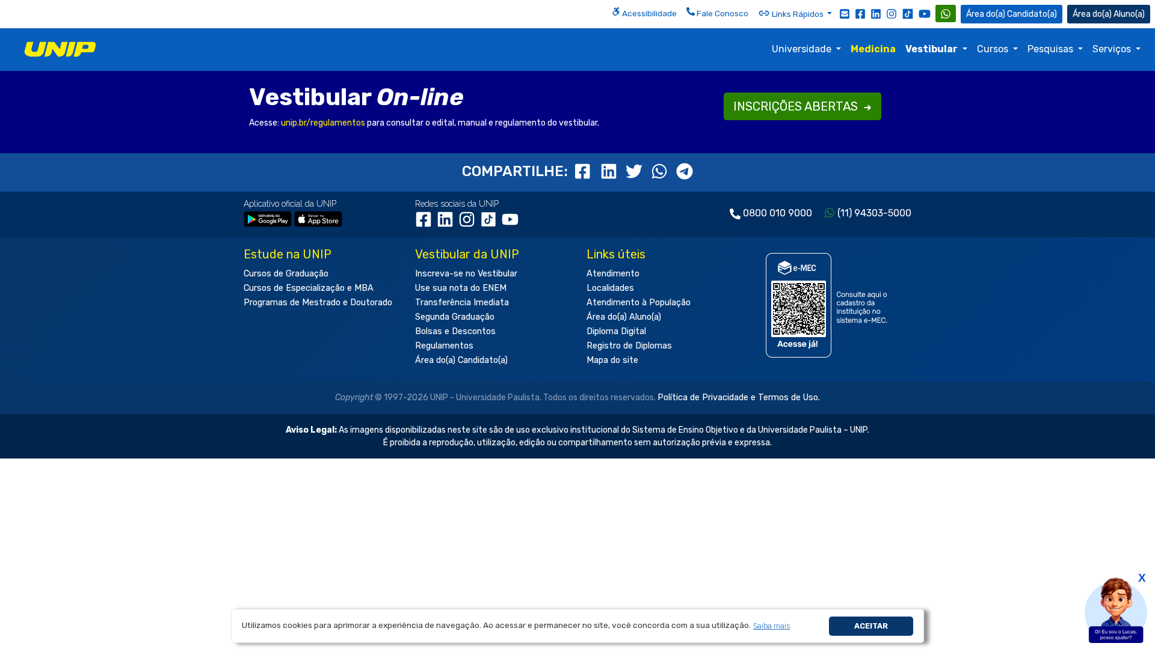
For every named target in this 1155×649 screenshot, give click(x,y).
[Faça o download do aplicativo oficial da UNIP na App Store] (318, 218)
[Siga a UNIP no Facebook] (860, 13)
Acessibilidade (648, 13)
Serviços (1112, 49)
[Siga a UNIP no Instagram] (891, 13)
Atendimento (613, 274)
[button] (772, 626)
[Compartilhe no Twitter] (636, 171)
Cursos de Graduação (286, 274)
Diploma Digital (616, 331)
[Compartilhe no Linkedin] (610, 171)
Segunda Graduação (454, 317)
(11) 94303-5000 (874, 213)
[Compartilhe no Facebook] (585, 171)
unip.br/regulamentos (323, 123)
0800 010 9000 (777, 213)
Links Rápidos (797, 14)
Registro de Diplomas (629, 346)
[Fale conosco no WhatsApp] (945, 13)
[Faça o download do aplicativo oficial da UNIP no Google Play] (268, 218)
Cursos (994, 49)
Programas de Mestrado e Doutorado (318, 302)
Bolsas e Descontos (455, 331)
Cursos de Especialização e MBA (309, 288)
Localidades (610, 288)
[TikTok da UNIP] (491, 224)
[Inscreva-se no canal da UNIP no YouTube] (924, 13)
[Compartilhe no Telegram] (684, 171)
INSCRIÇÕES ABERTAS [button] (797, 106)
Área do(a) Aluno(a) (624, 317)
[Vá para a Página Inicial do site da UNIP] (60, 49)
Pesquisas (1051, 49)
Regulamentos (444, 346)
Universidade (803, 49)
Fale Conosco (721, 13)
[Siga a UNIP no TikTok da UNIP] (907, 13)
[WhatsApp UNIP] (945, 13)
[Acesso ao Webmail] (844, 13)
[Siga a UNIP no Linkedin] (876, 13)
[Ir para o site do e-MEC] (828, 305)
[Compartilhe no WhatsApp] (661, 171)
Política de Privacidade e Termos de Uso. (739, 397)
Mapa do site (612, 360)
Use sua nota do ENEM (461, 288)
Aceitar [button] (871, 625)
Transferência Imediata (462, 302)
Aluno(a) (1129, 14)
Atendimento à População (639, 302)
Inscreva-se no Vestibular (466, 274)
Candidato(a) (1032, 14)
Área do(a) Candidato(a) (461, 360)
